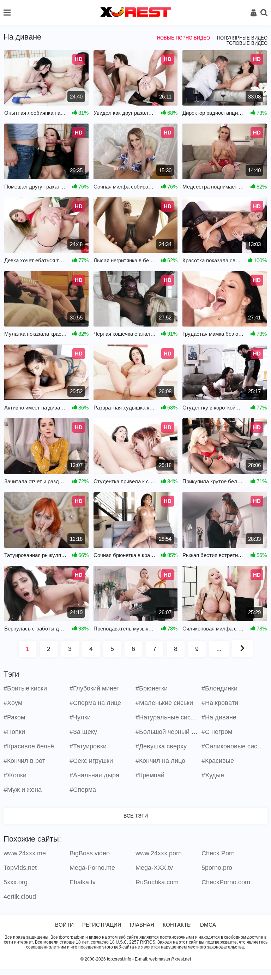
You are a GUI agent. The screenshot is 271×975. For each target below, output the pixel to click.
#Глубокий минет (94, 688)
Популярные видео (242, 38)
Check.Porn (218, 853)
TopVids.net (20, 867)
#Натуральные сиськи (168, 717)
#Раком (14, 717)
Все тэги (136, 816)
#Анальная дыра (94, 775)
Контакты (177, 925)
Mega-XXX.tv (154, 867)
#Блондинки (219, 688)
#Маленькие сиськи (164, 702)
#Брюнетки (152, 688)
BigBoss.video (90, 853)
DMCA (208, 925)
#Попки (14, 731)
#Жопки (15, 775)
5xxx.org (16, 882)
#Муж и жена (23, 789)
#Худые (212, 775)
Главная (142, 925)
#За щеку (83, 731)
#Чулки (80, 717)
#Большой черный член (168, 731)
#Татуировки (88, 746)
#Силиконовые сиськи (233, 746)
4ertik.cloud (20, 896)
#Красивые (217, 760)
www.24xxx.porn (159, 853)
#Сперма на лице (95, 702)
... (219, 648)
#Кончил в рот (24, 760)
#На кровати (219, 702)
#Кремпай (150, 775)
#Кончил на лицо (160, 760)
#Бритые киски (25, 688)
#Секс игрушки (91, 760)
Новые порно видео (183, 38)
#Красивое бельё (29, 746)
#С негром (216, 731)
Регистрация (101, 925)
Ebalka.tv (83, 882)
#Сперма (83, 789)
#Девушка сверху (161, 746)
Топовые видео (247, 43)
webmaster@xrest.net (170, 959)
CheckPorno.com (225, 882)
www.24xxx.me (25, 853)
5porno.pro (216, 867)
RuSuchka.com (157, 882)
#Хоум (13, 702)
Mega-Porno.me (92, 867)
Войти (64, 925)
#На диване (218, 717)
